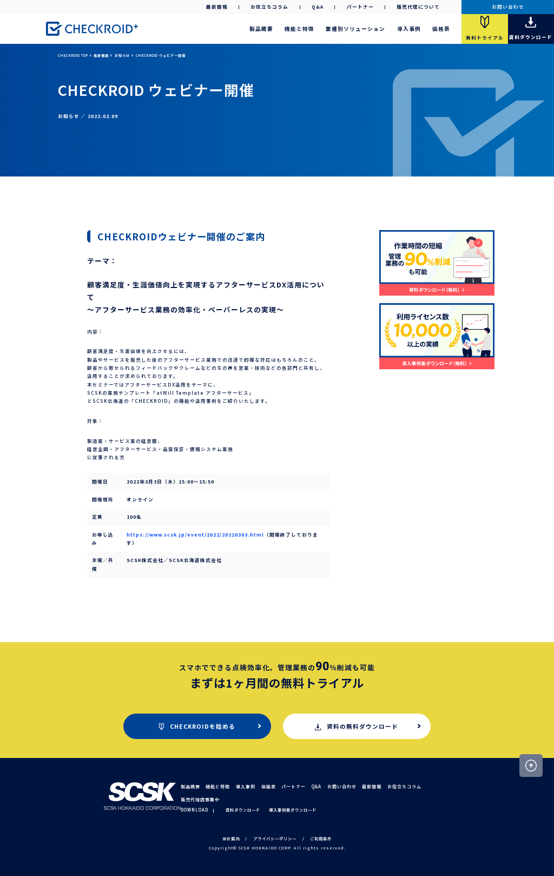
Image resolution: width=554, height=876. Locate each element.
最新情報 (217, 6)
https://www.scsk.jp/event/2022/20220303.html (195, 534)
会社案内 (231, 838)
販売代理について (418, 6)
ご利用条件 (321, 838)
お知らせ (122, 55)
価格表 (441, 28)
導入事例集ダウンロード (292, 810)
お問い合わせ (508, 6)
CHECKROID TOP (73, 55)
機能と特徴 (299, 28)
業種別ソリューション (355, 28)
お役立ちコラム (269, 6)
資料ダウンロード (243, 810)
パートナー (360, 6)
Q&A (318, 6)
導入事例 (409, 28)
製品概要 (261, 28)
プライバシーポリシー (274, 838)
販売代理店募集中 (200, 799)
